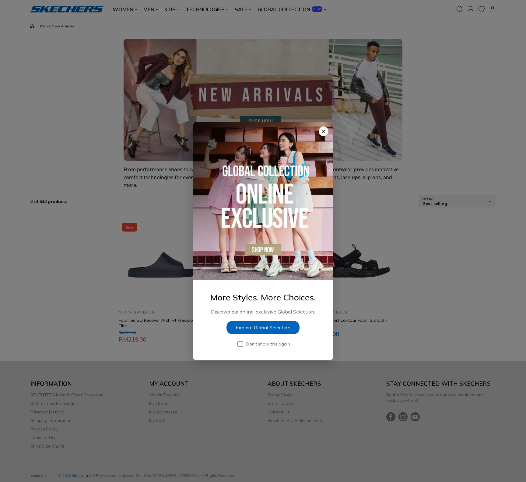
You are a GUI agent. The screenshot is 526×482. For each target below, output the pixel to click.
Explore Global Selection (263, 327)
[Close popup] (323, 131)
